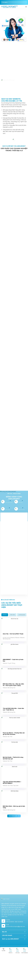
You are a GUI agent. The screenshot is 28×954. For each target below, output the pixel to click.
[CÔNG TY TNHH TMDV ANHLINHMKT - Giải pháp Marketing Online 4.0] (9, 7)
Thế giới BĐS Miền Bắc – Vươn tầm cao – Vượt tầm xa (13, 709)
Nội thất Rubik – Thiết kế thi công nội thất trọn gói (13, 758)
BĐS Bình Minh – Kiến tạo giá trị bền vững (14, 807)
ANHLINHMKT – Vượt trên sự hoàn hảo (13, 660)
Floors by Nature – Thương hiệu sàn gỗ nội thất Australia (14, 733)
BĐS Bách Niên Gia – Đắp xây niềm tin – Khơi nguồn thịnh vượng (13, 684)
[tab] (5, 614)
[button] (26, 6)
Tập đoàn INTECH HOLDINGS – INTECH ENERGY (12, 782)
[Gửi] (25, 2)
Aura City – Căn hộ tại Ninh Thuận (13, 634)
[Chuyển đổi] (24, 931)
